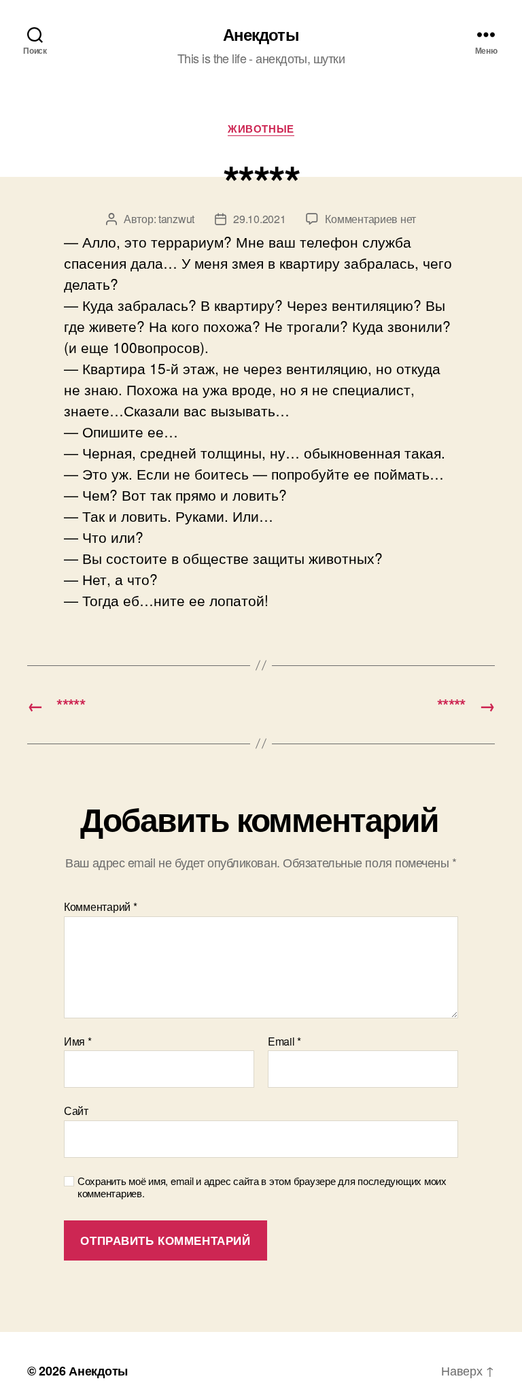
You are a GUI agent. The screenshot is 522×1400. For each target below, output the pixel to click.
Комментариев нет (370, 219)
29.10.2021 (259, 219)
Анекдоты (260, 34)
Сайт (76, 1110)
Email (284, 1041)
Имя (78, 1041)
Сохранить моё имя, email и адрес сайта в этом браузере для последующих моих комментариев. (262, 1188)
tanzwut (176, 219)
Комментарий (100, 907)
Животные (261, 129)
